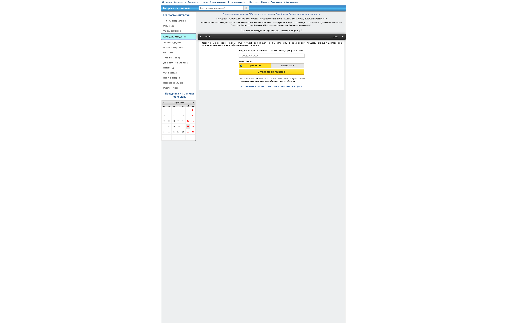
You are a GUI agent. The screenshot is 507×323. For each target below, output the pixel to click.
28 (183, 132)
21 (183, 126)
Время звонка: (246, 61)
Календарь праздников (197, 2)
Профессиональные (173, 83)
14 (183, 121)
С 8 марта (168, 52)
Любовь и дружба (172, 42)
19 (174, 126)
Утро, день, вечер (171, 57)
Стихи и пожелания (218, 2)
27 (178, 132)
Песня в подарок (171, 78)
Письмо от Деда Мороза (271, 2)
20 (178, 126)
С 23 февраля (170, 73)
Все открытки (180, 2)
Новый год (168, 67)
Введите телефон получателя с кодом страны (271, 50)
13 (178, 121)
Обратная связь (291, 2)
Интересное (254, 2)
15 (188, 121)
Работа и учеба (170, 88)
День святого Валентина (175, 62)
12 (174, 121)
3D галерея (167, 2)
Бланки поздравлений (238, 2)
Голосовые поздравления (235, 14)
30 (193, 132)
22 (188, 126)
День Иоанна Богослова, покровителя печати (298, 14)
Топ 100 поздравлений (174, 21)
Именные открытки (173, 47)
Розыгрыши (169, 26)
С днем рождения (172, 31)
